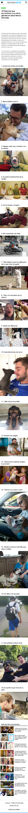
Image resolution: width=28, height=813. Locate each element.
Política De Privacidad (17, 803)
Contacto (7, 803)
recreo (14, 2)
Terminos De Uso (14, 805)
